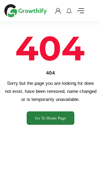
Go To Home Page (50, 118)
